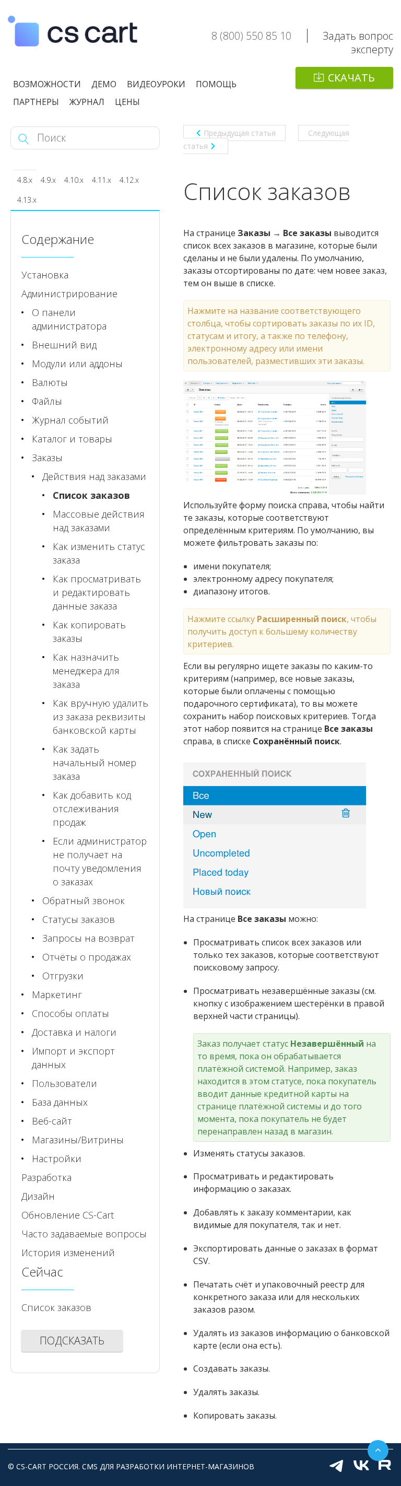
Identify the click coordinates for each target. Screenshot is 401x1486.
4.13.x (27, 200)
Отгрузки (63, 975)
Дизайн (38, 1196)
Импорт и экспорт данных (73, 1058)
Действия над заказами (94, 476)
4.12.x (129, 180)
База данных (60, 1102)
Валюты (50, 382)
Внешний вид (64, 344)
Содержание (57, 239)
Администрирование (69, 293)
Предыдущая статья (240, 133)
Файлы (47, 401)
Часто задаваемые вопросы (84, 1233)
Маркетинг (57, 994)
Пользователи (64, 1083)
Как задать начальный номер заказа (94, 762)
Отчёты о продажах (86, 957)
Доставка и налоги (74, 1032)
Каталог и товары (72, 438)
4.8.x (24, 180)
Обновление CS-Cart (67, 1215)
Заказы (47, 457)
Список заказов (91, 495)
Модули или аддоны (77, 363)
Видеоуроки (156, 84)
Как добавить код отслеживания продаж (92, 808)
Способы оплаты (70, 1013)
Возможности (47, 84)
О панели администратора (69, 319)
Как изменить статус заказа (99, 553)
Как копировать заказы (89, 631)
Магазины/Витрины (78, 1139)
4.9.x (48, 180)
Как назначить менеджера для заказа (86, 671)
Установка (44, 274)
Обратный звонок (83, 900)
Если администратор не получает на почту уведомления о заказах (100, 861)
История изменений (68, 1252)
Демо (103, 84)
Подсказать (72, 1340)
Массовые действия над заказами (99, 521)
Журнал (86, 102)
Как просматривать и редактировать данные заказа (97, 592)
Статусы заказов (78, 919)
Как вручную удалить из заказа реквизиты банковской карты (100, 716)
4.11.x (101, 180)
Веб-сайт (52, 1121)
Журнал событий (70, 420)
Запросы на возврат (88, 938)
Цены (127, 102)
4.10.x (74, 180)
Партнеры (36, 102)
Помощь (216, 84)
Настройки (56, 1158)
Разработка (46, 1177)
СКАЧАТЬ (351, 78)
